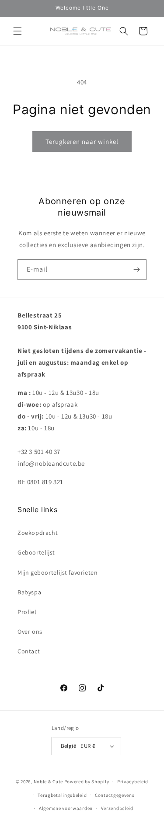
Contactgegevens (115, 795)
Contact (28, 651)
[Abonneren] (136, 269)
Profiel (26, 612)
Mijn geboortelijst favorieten (57, 572)
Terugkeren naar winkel (82, 141)
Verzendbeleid (117, 808)
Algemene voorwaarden (66, 808)
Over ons (29, 631)
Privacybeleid (132, 781)
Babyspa (29, 592)
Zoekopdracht (37, 533)
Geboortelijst (36, 552)
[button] (17, 31)
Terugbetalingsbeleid (62, 795)
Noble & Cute (48, 781)
